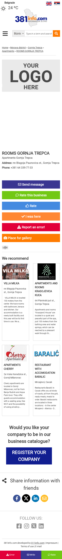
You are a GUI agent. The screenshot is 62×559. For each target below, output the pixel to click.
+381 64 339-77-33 (22, 167)
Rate (53, 554)
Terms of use (27, 546)
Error (12, 554)
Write (32, 554)
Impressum (52, 543)
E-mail (38, 546)
